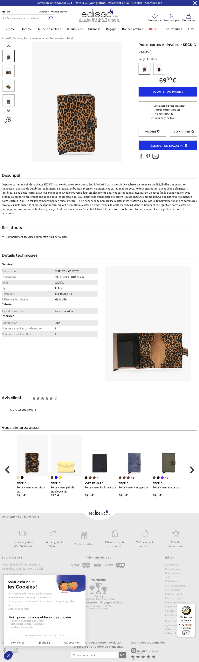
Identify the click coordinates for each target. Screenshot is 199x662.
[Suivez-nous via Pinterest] (148, 156)
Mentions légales (174, 598)
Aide (167, 577)
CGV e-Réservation (175, 585)
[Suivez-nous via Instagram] (15, 651)
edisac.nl (170, 633)
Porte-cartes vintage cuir (133, 487)
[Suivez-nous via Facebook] (141, 156)
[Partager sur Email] (155, 156)
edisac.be (170, 629)
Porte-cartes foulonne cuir (100, 487)
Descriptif (144, 51)
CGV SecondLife (174, 594)
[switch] (186, 632)
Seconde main (172, 569)
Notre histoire (172, 573)
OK (122, 655)
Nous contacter (13, 574)
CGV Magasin (172, 589)
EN (8, 11)
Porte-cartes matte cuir (166, 487)
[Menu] (192, 606)
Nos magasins (172, 564)
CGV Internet (172, 581)
